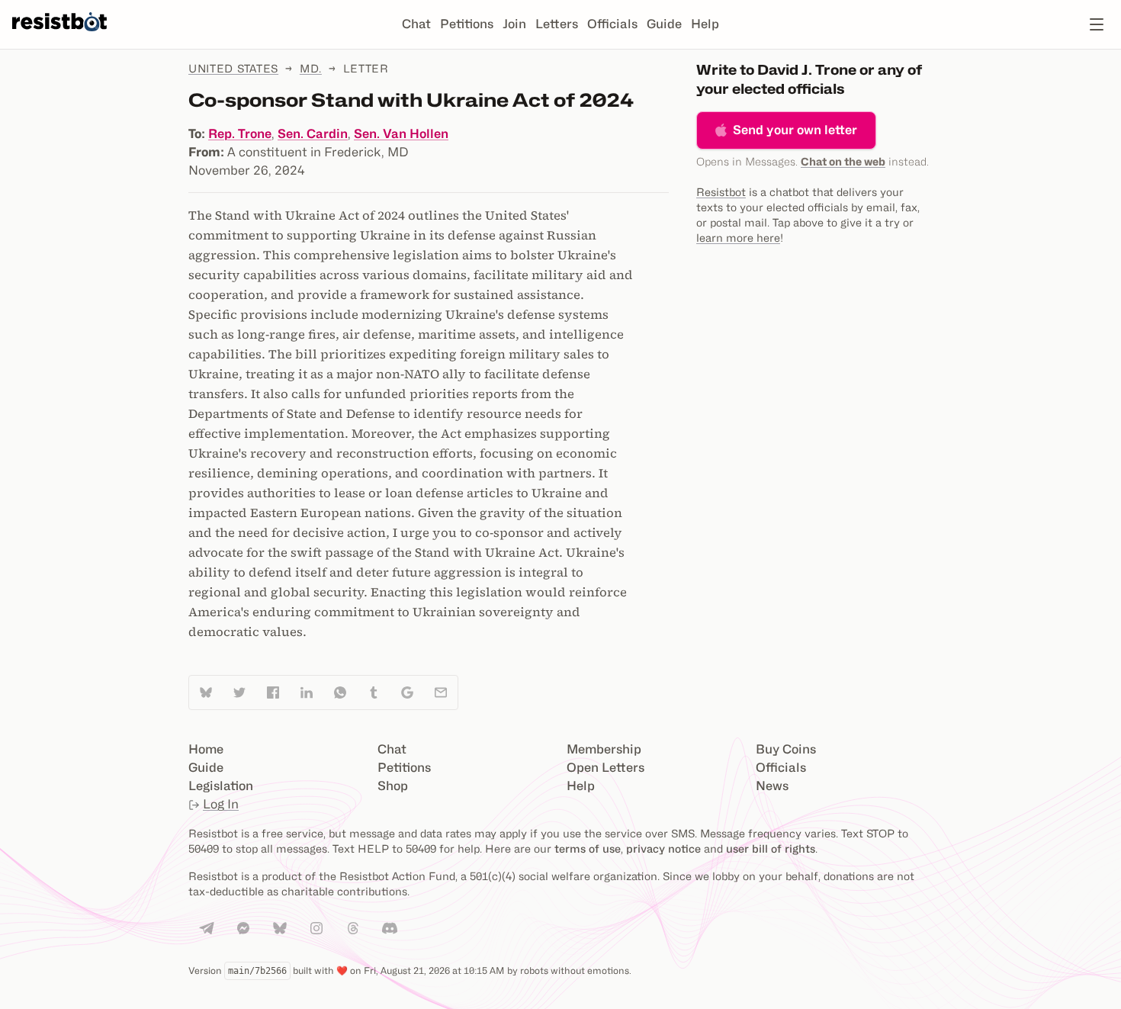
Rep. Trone (239, 134)
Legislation (220, 786)
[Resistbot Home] (59, 36)
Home (205, 749)
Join (514, 24)
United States (233, 68)
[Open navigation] (1096, 24)
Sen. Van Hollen (401, 134)
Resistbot (721, 191)
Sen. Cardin (313, 134)
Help (705, 24)
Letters (556, 24)
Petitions (466, 24)
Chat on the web (843, 161)
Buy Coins (786, 749)
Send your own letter (795, 130)
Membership (604, 749)
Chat (416, 24)
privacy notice (663, 848)
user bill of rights (770, 848)
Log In (221, 804)
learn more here (738, 237)
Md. (311, 68)
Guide (664, 24)
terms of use (587, 848)
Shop (392, 786)
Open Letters (605, 767)
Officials (612, 24)
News (772, 786)
